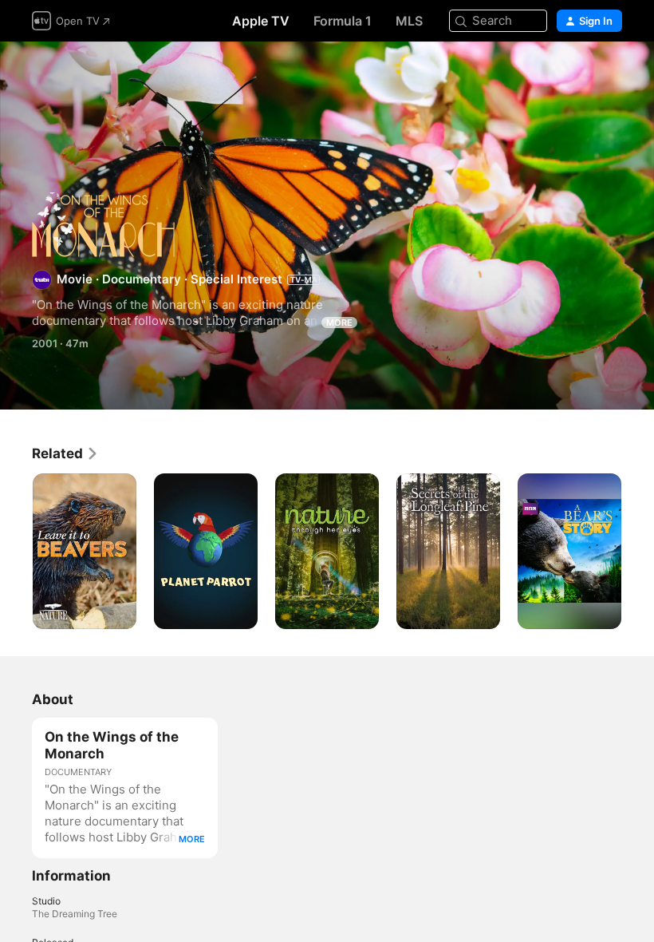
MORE (339, 322)
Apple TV (261, 21)
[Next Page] (638, 551)
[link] (65, 453)
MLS (409, 21)
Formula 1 (342, 21)
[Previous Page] (16, 551)
